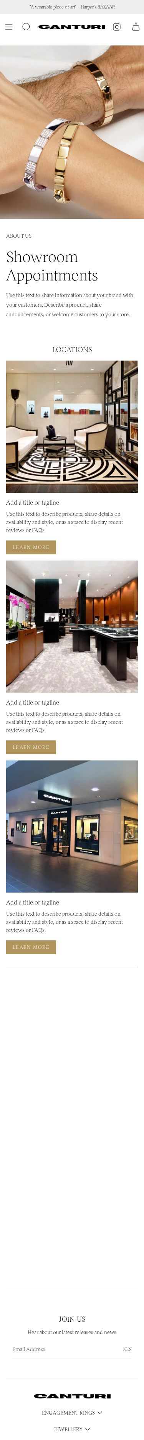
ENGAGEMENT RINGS (68, 1413)
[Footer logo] (72, 1396)
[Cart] (136, 27)
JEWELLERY (68, 1429)
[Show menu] (10, 27)
